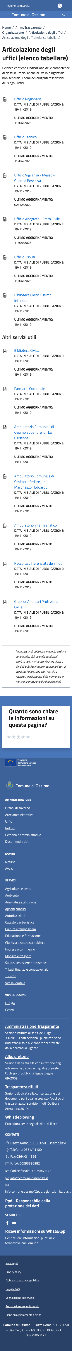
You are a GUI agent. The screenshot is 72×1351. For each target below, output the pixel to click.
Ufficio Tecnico (25, 137)
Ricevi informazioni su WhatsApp (35, 1231)
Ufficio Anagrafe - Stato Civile (37, 219)
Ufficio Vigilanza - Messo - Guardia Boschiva (34, 178)
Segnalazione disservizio (20, 1298)
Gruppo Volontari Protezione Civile (36, 604)
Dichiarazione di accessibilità (22, 1280)
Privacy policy (13, 1272)
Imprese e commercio (20, 949)
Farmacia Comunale (29, 388)
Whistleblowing (19, 1117)
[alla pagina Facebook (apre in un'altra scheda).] (7, 1222)
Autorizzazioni (15, 915)
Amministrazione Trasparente (32, 1026)
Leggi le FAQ (13, 1289)
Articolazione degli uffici (46, 32)
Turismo (10, 976)
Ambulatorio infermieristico (35, 525)
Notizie (10, 861)
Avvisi (9, 868)
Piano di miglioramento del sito (23, 1315)
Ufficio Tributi (24, 257)
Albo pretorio (17, 1056)
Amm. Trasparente (29, 27)
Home (6, 27)
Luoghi (10, 1003)
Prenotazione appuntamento (22, 1306)
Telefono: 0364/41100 (26, 1149)
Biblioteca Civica (26, 350)
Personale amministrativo (23, 834)
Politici (10, 828)
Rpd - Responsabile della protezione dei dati (27, 1203)
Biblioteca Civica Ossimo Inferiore (33, 297)
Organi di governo (17, 807)
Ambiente (12, 895)
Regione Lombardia (18, 6)
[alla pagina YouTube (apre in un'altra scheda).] (14, 1222)
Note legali (12, 1263)
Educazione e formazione (23, 935)
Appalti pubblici (15, 908)
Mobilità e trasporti (18, 955)
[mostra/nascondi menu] (7, 15)
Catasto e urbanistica (19, 922)
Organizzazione (13, 32)
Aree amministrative (19, 814)
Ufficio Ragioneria (28, 99)
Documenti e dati (17, 841)
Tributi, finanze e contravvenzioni (28, 969)
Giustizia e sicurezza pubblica (25, 942)
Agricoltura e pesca (18, 888)
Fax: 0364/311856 (23, 1156)
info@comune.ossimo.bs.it (29, 1178)
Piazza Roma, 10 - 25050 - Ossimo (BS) (38, 1142)
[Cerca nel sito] (64, 14)
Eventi (9, 1009)
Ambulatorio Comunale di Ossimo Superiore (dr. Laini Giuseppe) (34, 432)
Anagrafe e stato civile (20, 902)
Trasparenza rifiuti (21, 1086)
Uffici (9, 821)
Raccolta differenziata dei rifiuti (38, 563)
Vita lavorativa (15, 982)
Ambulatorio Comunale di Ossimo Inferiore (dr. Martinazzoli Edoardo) (34, 481)
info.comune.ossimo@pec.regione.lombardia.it (36, 1191)
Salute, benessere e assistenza (26, 962)
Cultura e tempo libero (20, 928)
